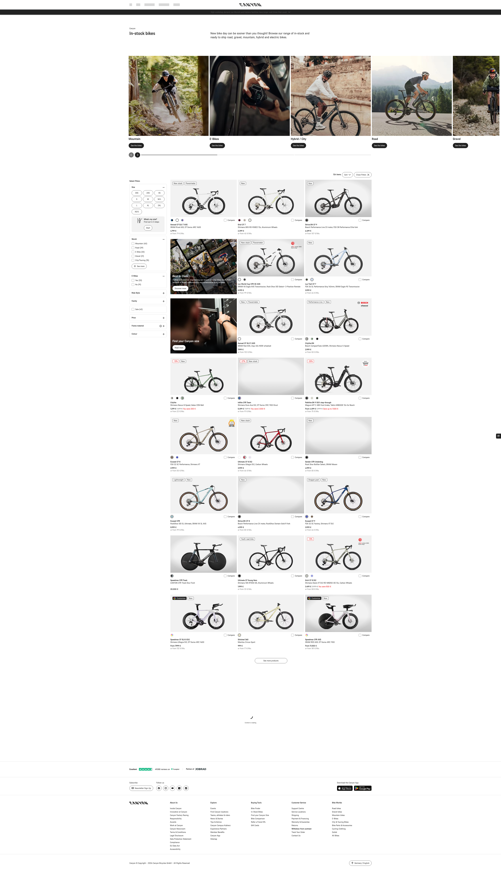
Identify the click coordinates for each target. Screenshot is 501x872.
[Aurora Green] (312, 338)
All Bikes (335, 835)
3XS (136, 193)
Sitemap (213, 839)
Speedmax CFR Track (178, 580)
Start (148, 228)
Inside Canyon (175, 808)
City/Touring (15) (142, 260)
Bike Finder (255, 808)
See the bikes (136, 145)
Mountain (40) (141, 243)
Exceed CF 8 (175, 461)
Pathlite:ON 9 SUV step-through (318, 402)
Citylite (173, 402)
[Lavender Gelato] (312, 575)
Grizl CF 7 (242, 224)
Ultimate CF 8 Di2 (245, 461)
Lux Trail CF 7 (310, 284)
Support (176, 4)
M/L (159, 199)
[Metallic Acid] (182, 220)
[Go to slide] (256, 154)
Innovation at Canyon (178, 812)
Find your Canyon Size (260, 815)
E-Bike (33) (140, 252)
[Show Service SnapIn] (498, 436)
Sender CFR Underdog (314, 461)
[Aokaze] (172, 220)
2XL (159, 205)
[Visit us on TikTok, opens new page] (186, 788)
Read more (179, 347)
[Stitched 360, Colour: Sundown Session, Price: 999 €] (271, 613)
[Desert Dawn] (312, 516)
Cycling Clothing (339, 828)
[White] (239, 457)
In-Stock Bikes (257, 812)
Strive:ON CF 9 (311, 224)
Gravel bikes (337, 812)
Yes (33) (138, 280)
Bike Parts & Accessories (342, 825)
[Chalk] (312, 398)
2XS (148, 193)
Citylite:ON (309, 343)
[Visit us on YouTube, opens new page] (172, 788)
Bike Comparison (258, 818)
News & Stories (216, 818)
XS (159, 193)
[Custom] (172, 635)
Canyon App (215, 835)
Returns (295, 825)
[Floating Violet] (239, 220)
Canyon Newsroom (177, 828)
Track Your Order (298, 832)
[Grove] (306, 279)
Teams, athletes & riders (220, 815)
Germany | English (361, 863)
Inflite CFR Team (244, 402)
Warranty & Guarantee (300, 822)
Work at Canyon (176, 825)
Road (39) (139, 247)
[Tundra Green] (317, 398)
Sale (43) (139, 309)
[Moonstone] (172, 398)
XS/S (137, 211)
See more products (271, 660)
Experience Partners (218, 828)
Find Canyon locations (219, 812)
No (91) (138, 284)
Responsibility (176, 818)
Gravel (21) (139, 256)
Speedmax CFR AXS (313, 639)
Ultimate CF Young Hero (247, 580)
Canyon (132, 28)
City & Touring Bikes (340, 822)
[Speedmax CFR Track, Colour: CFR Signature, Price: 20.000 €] (203, 554)
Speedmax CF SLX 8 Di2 (180, 639)
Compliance (175, 842)
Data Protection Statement (180, 839)
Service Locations (299, 812)
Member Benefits (217, 832)
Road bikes (336, 808)
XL (148, 205)
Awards (173, 822)
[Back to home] (250, 4)
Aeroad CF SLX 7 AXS (178, 224)
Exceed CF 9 (310, 521)
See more (140, 266)
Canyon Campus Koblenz (220, 825)
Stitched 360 (243, 639)
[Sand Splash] (244, 220)
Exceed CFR (175, 521)
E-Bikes (335, 818)
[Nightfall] (317, 338)
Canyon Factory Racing (179, 815)
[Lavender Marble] (249, 457)
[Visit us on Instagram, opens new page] (165, 788)
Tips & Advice (216, 822)
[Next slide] (137, 155)
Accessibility (175, 849)
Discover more (180, 288)
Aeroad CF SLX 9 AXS (246, 343)
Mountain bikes (338, 815)
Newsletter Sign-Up (142, 788)
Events (213, 808)
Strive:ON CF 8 (244, 521)
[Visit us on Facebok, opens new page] (159, 788)
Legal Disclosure (176, 835)
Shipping (295, 815)
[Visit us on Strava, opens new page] (179, 788)
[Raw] (244, 279)
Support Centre (298, 808)
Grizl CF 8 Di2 (310, 580)
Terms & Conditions (178, 832)
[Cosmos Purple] (177, 457)
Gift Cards (255, 825)
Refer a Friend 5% (258, 822)
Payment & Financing (300, 818)
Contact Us (296, 835)
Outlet (334, 832)
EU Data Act (175, 845)
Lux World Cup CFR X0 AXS (249, 284)
